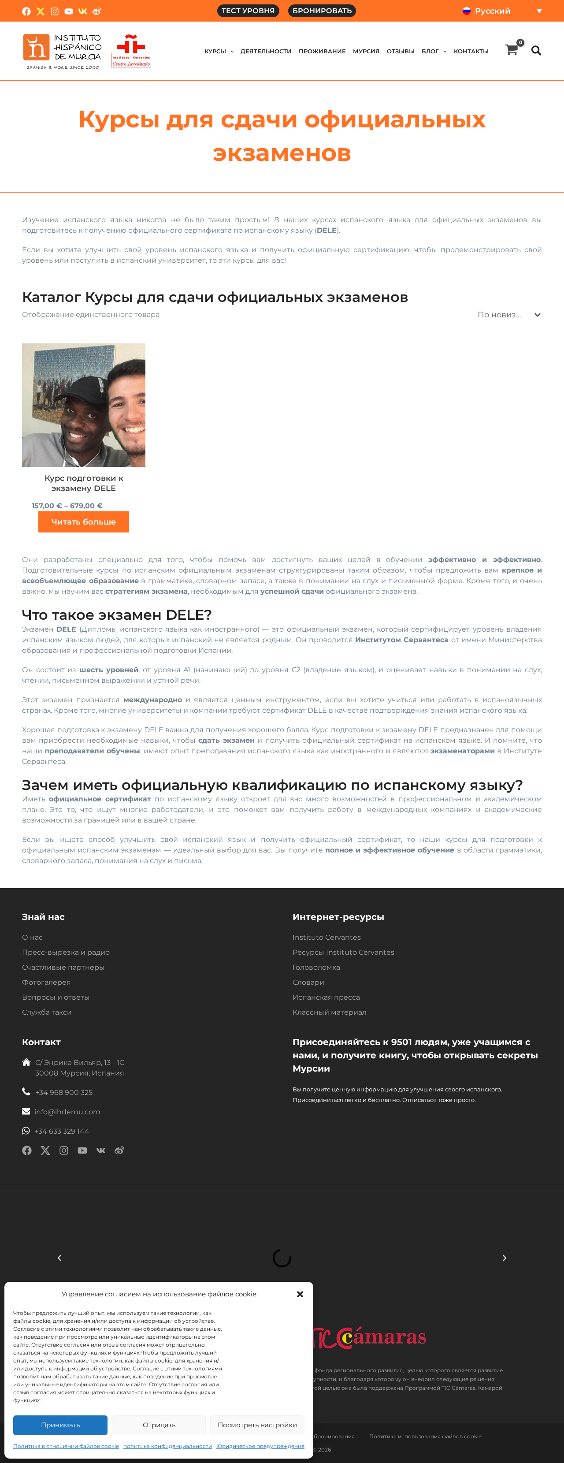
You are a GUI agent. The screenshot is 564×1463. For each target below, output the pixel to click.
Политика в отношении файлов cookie (66, 1446)
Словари (308, 982)
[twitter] (45, 1152)
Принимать (60, 1425)
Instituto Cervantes (327, 937)
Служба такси (47, 1012)
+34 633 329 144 (61, 1131)
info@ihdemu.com (67, 1112)
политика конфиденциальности (167, 1446)
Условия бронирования (322, 1436)
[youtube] (82, 1152)
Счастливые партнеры (63, 967)
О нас (32, 937)
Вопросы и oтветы (56, 997)
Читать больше (84, 522)
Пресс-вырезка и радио (66, 952)
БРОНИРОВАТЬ (322, 11)
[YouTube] (68, 11)
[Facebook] (26, 11)
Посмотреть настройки (257, 1425)
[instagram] (64, 1152)
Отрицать (159, 1425)
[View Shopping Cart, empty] (511, 51)
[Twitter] (40, 11)
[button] (300, 1294)
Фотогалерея (46, 982)
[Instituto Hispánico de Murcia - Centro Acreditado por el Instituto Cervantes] (131, 51)
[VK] (82, 11)
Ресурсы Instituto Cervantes (343, 952)
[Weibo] (97, 11)
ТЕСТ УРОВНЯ (248, 11)
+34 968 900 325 (64, 1092)
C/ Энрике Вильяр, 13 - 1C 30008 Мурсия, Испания (79, 1067)
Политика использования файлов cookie (425, 1436)
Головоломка (316, 967)
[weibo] (119, 1152)
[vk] (101, 1152)
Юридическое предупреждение (260, 1446)
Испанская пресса (326, 997)
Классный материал (330, 1012)
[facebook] (27, 1152)
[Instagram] (54, 11)
